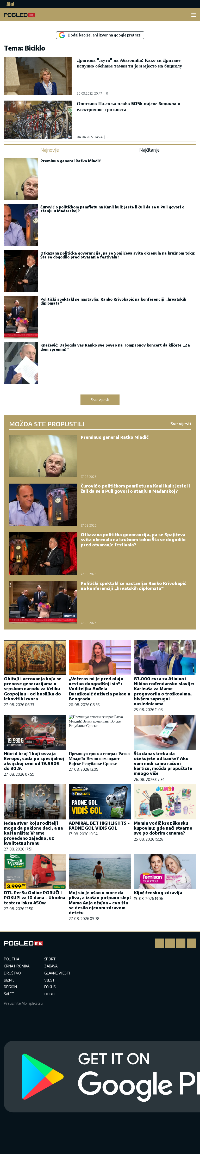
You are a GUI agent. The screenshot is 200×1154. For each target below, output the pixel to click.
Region (10, 987)
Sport (50, 959)
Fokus (49, 987)
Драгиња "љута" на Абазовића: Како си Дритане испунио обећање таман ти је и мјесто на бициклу (129, 63)
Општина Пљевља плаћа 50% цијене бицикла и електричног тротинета (128, 106)
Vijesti (49, 980)
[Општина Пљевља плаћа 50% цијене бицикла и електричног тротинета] (38, 120)
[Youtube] (191, 943)
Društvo (12, 973)
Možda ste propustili (46, 424)
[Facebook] (159, 943)
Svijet (9, 994)
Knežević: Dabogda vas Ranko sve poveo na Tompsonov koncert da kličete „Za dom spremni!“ (115, 347)
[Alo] (9, 4)
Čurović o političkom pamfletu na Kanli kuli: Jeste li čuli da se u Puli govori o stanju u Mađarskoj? (112, 209)
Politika (11, 959)
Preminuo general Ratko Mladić (70, 161)
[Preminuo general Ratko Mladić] (21, 179)
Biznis (9, 980)
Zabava (51, 966)
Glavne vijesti (57, 973)
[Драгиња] (38, 76)
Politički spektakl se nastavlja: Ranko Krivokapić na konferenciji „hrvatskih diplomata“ (113, 301)
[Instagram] (170, 943)
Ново (49, 994)
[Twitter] (180, 943)
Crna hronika (16, 966)
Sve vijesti (100, 399)
